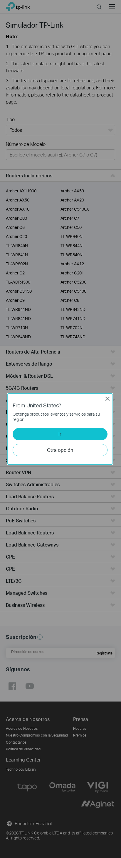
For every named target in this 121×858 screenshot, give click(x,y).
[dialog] (60, 429)
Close (107, 398)
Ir (59, 434)
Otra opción (60, 450)
